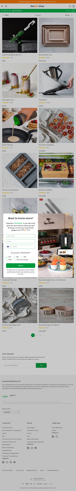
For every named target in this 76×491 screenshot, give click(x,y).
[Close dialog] (71, 215)
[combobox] (9, 246)
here (22, 274)
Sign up (20, 266)
